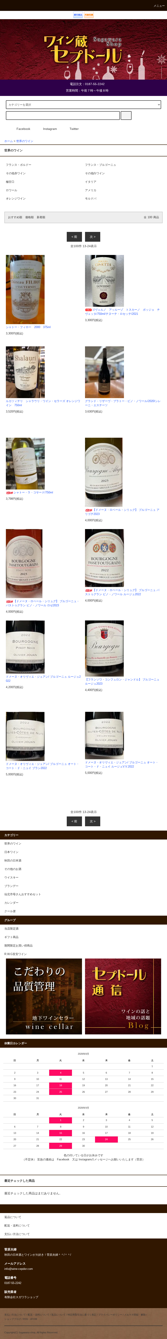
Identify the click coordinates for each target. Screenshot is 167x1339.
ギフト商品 (11, 937)
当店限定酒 (11, 928)
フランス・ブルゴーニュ (100, 164)
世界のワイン (24, 141)
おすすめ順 (15, 217)
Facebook (23, 129)
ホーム (8, 141)
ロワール (11, 190)
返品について (58, 1314)
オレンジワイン (16, 198)
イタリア (90, 181)
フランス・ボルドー (18, 164)
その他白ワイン (95, 173)
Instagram (50, 129)
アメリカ (90, 190)
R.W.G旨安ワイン (15, 954)
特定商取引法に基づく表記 (82, 1314)
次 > (92, 236)
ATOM (33, 1319)
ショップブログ (12, 1319)
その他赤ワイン (16, 173)
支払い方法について (15, 1314)
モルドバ (90, 198)
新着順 (41, 217)
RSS (25, 1319)
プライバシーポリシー (110, 1314)
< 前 (74, 236)
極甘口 (10, 181)
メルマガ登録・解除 (135, 1314)
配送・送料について (38, 1314)
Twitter (74, 129)
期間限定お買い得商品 (18, 945)
